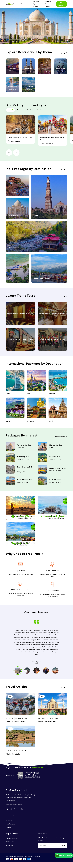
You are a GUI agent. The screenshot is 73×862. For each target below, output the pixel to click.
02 (25, 39)
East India (30, 110)
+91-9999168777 (61, 4)
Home (15, 4)
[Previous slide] (9, 152)
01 (6, 39)
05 (43, 39)
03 (31, 39)
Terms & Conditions (12, 838)
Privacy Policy (10, 842)
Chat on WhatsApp (65, 855)
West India (40, 110)
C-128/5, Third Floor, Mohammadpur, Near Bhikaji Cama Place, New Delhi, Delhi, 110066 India (20, 796)
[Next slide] (16, 152)
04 (37, 39)
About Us (9, 821)
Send (63, 845)
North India (10, 110)
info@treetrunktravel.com (14, 804)
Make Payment (10, 824)
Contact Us (9, 845)
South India (20, 110)
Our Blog (8, 827)
